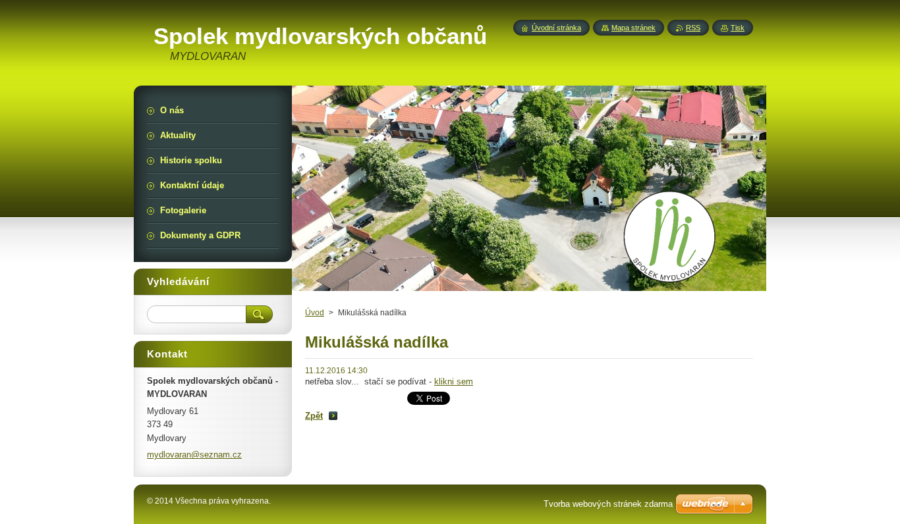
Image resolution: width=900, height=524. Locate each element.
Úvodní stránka (556, 28)
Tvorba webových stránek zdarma (608, 504)
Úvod (314, 313)
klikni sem (453, 381)
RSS (693, 28)
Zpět (314, 416)
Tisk (738, 28)
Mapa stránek (633, 28)
